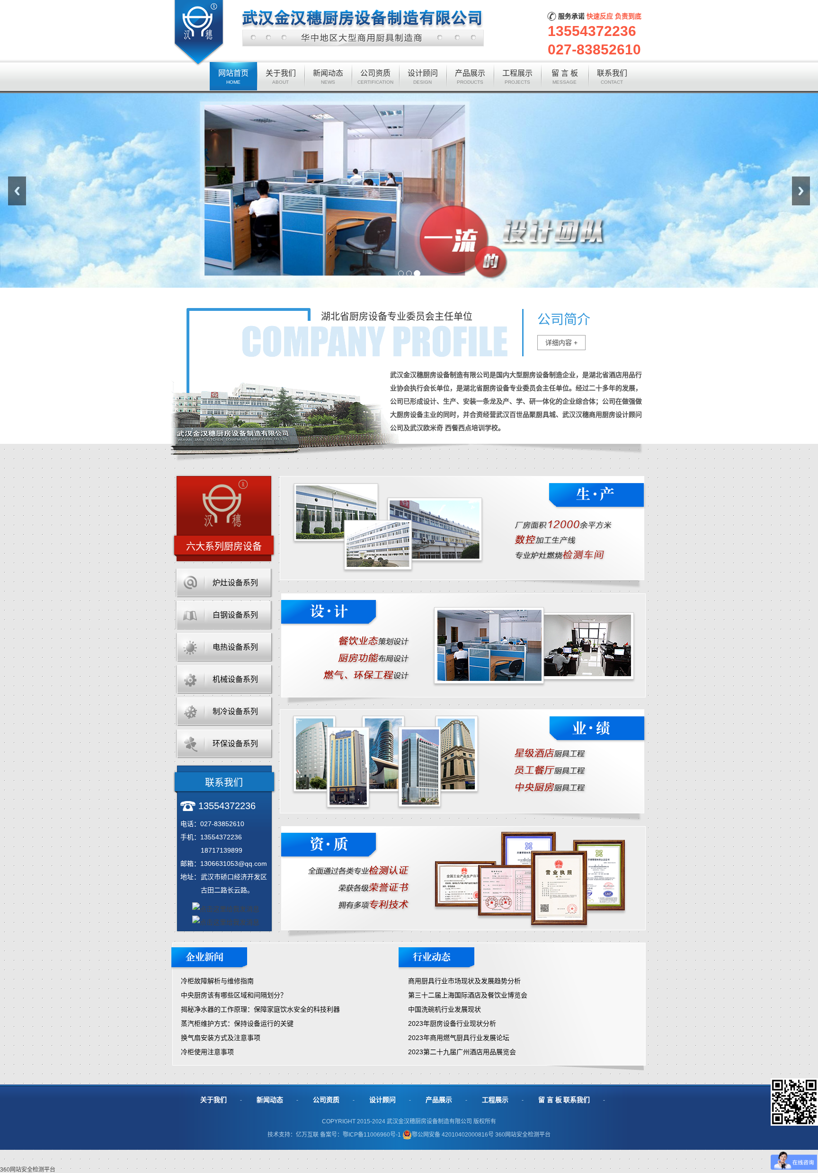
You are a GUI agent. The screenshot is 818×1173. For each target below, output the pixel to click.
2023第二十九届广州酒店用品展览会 (462, 1052)
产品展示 (439, 1099)
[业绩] (463, 712)
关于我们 (213, 1099)
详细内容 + (561, 342)
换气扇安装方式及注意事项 (220, 1037)
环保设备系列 (235, 744)
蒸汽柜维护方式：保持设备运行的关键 (237, 1023)
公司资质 (326, 1099)
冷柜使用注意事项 (207, 1052)
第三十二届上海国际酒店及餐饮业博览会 (467, 995)
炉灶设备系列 (235, 583)
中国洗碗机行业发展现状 (444, 1009)
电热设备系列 (235, 647)
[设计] (463, 596)
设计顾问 (382, 1099)
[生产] (463, 479)
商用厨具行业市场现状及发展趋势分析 (464, 981)
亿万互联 (307, 1134)
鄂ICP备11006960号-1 (372, 1134)
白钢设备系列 (235, 615)
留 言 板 (550, 1099)
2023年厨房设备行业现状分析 (452, 1023)
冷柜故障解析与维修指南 (217, 981)
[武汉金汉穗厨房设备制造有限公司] (329, 3)
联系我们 (576, 1099)
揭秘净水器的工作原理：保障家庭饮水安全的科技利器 (260, 1009)
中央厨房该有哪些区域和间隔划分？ (234, 995)
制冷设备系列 (235, 711)
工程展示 (495, 1099)
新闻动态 (270, 1099)
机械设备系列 (235, 679)
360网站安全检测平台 (523, 1134)
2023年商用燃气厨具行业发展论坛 (458, 1037)
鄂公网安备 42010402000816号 (453, 1134)
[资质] (463, 829)
